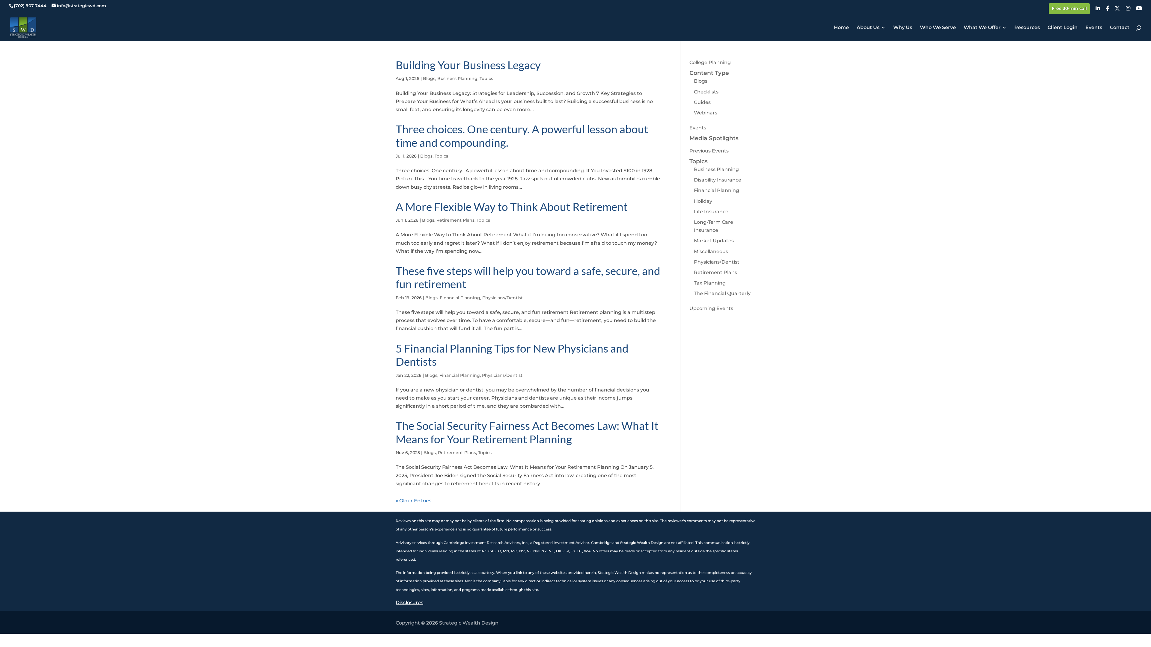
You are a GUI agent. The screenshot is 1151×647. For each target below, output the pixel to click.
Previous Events (709, 151)
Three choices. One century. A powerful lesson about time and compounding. (522, 135)
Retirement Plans (455, 220)
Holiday (703, 201)
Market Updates (714, 241)
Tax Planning (710, 283)
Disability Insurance (717, 180)
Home (841, 27)
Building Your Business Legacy (468, 65)
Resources (1027, 27)
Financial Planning (460, 297)
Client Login (1063, 27)
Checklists (706, 92)
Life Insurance (711, 211)
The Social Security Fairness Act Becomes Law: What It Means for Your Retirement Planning (527, 432)
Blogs (429, 78)
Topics (486, 78)
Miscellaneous (711, 251)
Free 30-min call (1069, 8)
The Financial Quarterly (722, 293)
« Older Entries (413, 501)
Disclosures (409, 602)
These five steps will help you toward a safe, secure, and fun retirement (528, 277)
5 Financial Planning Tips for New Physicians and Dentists (512, 354)
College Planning (710, 62)
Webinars (705, 113)
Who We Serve (938, 27)
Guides (702, 102)
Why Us (902, 27)
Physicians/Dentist (502, 297)
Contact (1119, 27)
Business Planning (457, 78)
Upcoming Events (711, 308)
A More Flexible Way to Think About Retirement (512, 206)
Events (1093, 27)
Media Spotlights (714, 138)
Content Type (709, 72)
